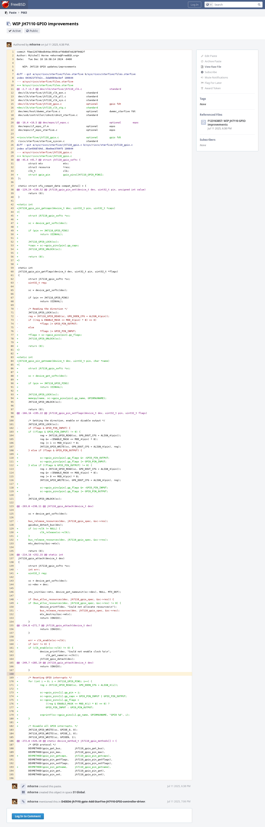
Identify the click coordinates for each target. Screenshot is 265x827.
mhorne (34, 44)
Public (34, 31)
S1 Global (79, 792)
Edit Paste (211, 56)
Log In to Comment (28, 816)
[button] (194, 4)
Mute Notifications (216, 77)
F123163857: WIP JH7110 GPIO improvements (227, 122)
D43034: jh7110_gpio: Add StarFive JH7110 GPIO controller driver (103, 801)
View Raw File (213, 67)
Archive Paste (213, 61)
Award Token (213, 88)
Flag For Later (213, 83)
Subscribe (211, 72)
